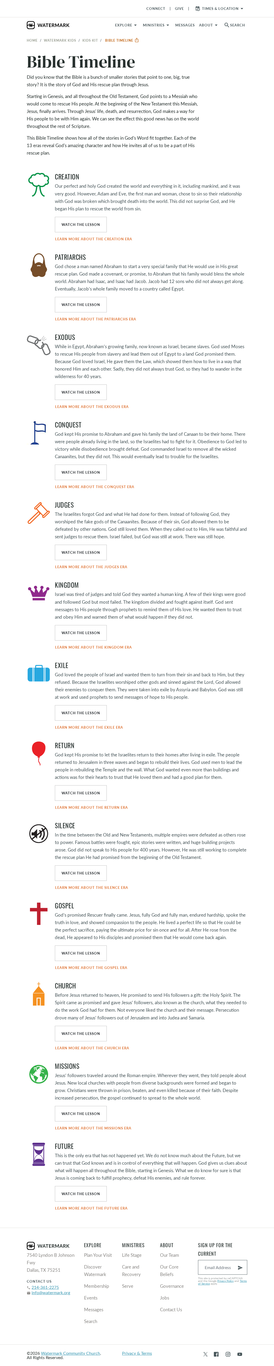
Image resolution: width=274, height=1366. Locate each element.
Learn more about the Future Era (91, 1208)
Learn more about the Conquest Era (94, 486)
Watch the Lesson (81, 224)
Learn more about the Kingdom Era (93, 647)
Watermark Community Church (70, 1353)
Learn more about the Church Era (92, 1048)
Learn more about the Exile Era (89, 727)
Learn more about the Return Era (91, 807)
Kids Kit (90, 40)
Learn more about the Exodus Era (92, 406)
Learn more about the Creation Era (93, 239)
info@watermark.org (51, 1292)
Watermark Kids (60, 40)
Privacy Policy (225, 1281)
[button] (157, 25)
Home (32, 40)
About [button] (206, 25)
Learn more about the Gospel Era (91, 967)
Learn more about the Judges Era (91, 566)
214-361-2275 (45, 1287)
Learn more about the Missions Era (93, 1128)
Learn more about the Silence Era (91, 887)
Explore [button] (123, 25)
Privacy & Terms (137, 1353)
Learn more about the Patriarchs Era (95, 319)
